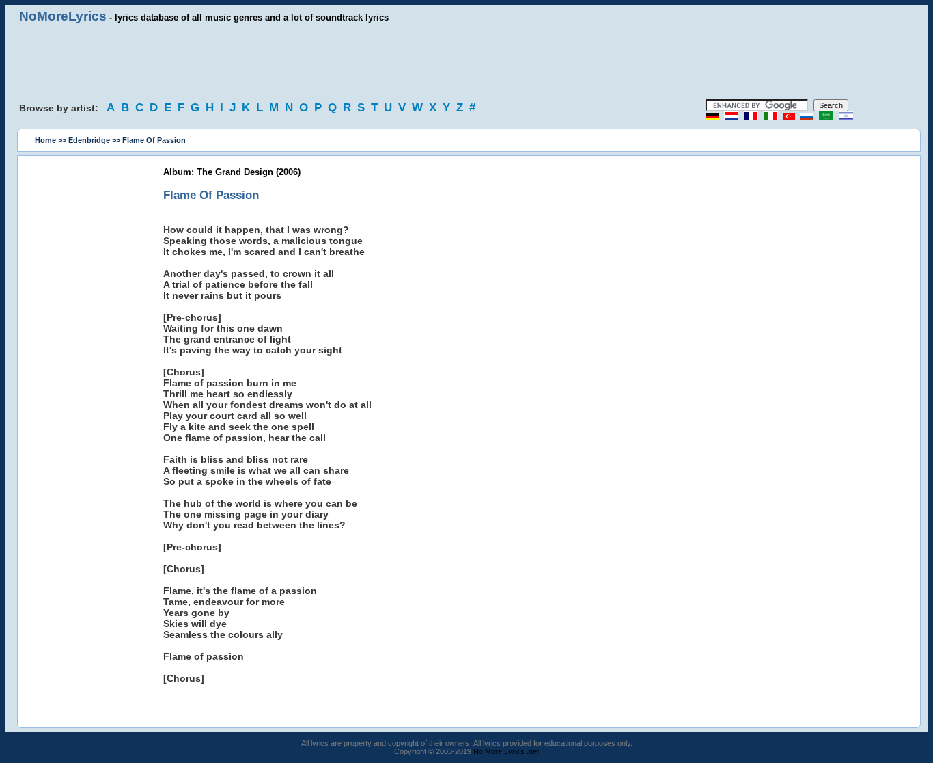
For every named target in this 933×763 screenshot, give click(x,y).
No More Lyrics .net (506, 751)
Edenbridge (89, 140)
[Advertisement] (466, 61)
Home (45, 140)
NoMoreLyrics (63, 16)
